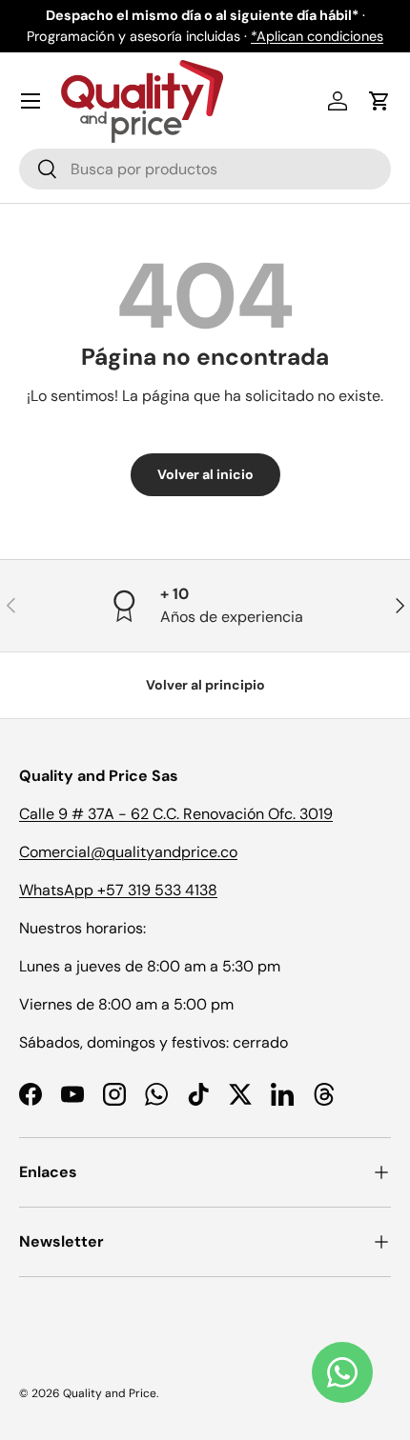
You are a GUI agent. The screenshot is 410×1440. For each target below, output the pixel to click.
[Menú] (30, 101)
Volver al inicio (205, 474)
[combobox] (205, 169)
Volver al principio (205, 684)
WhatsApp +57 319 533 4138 (118, 890)
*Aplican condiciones (317, 36)
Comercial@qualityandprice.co (128, 852)
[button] (379, 101)
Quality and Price (109, 1393)
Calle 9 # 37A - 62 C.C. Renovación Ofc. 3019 (176, 814)
